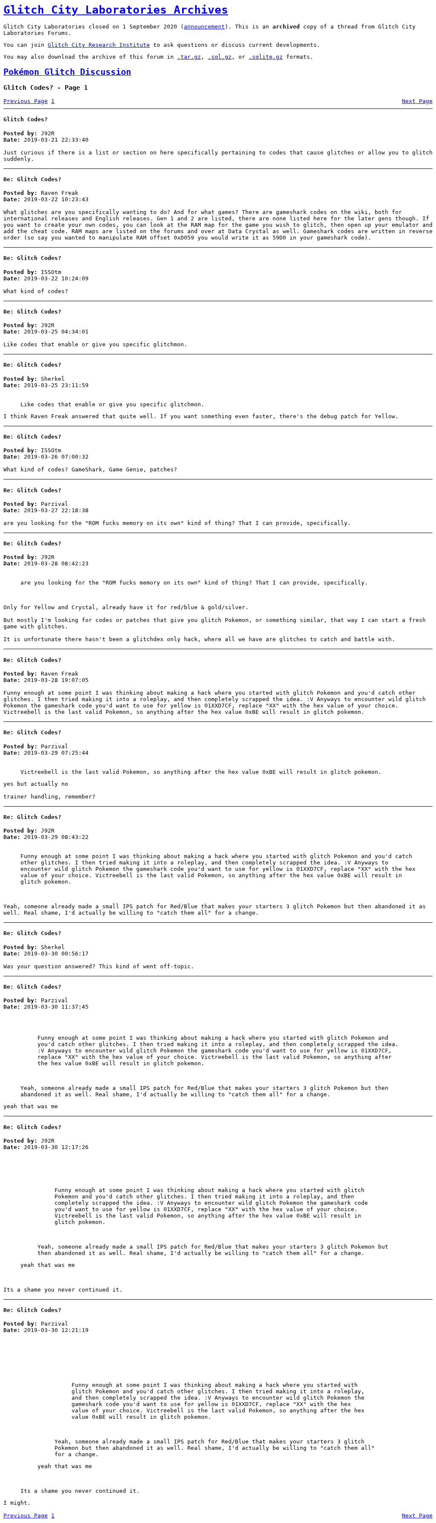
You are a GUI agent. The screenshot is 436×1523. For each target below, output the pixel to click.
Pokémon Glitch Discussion (67, 72)
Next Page (417, 101)
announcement (204, 26)
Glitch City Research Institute (99, 45)
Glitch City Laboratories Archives (115, 9)
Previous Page (25, 101)
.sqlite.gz (266, 57)
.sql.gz (220, 57)
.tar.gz (189, 57)
